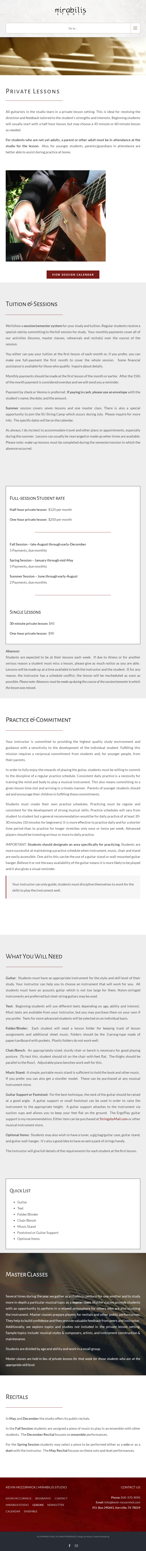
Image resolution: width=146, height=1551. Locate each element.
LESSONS (38, 1504)
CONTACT (61, 1498)
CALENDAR (13, 1511)
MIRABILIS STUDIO (17, 1504)
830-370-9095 (130, 1497)
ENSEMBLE (30, 1511)
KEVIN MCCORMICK (19, 1498)
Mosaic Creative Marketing (97, 1536)
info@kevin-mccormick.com (122, 1502)
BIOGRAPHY (43, 1498)
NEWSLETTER (55, 1504)
